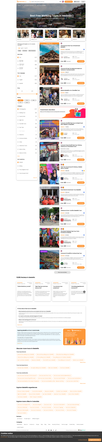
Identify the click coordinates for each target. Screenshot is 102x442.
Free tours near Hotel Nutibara (74, 378)
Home (19, 5)
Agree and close (94, 440)
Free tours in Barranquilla (22, 410)
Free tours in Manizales (22, 407)
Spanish (28, 83)
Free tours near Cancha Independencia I (62, 375)
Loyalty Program (20, 427)
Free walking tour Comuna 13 (64, 360)
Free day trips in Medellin (22, 367)
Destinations (19, 424)
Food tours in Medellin (65, 367)
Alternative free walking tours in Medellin (65, 354)
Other (28, 142)
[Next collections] (85, 34)
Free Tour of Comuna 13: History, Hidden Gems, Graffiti (71, 167)
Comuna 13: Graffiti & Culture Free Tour (71, 253)
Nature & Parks (28, 153)
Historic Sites (28, 149)
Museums (28, 134)
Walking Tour (28, 112)
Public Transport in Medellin (36, 396)
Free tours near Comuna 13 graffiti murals (26, 378)
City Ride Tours (28, 123)
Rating (20, 166)
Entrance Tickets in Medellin (23, 391)
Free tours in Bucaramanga (73, 404)
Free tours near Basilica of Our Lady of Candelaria (28, 381)
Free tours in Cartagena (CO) (23, 404)
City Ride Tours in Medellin (61, 391)
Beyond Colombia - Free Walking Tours (67, 200)
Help (42, 424)
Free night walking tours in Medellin (38, 367)
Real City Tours (67, 57)
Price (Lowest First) (23, 173)
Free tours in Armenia (34, 407)
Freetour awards (80, 424)
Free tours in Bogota (37, 404)
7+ (20, 102)
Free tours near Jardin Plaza (72, 381)
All (20, 100)
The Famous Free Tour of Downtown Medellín (70, 46)
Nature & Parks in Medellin (34, 394)
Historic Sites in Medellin (73, 394)
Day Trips (28, 127)
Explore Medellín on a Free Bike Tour (70, 90)
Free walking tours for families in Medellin (62, 357)
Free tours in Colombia (29, 5)
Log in (83, 1)
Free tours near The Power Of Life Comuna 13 (27, 375)
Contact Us (32, 424)
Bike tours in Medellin (52, 367)
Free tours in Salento (21, 413)
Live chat (77, 1)
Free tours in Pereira (60, 410)
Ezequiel (65, 134)
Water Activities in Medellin (76, 391)
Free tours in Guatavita (36, 410)
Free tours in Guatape (46, 407)
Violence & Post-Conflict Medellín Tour (71, 210)
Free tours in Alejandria (71, 407)
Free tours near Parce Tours (45, 375)
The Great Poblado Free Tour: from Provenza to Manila (70, 232)
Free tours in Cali (47, 404)
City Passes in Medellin (22, 396)
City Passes (28, 131)
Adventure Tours (28, 145)
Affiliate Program (35, 418)
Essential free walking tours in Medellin (25, 354)
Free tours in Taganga (58, 407)
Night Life (28, 120)
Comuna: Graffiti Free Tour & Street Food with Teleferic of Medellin (72, 123)
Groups (37, 424)
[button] (23, 35)
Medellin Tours (66, 79)
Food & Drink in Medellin (37, 391)
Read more (19, 324)
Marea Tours (66, 156)
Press (49, 424)
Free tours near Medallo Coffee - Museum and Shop (52, 381)
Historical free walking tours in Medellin (45, 354)
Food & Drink (28, 116)
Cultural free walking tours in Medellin (25, 357)
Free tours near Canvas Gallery (44, 378)
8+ (33, 100)
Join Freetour (19, 418)
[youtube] (51, 430)
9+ (27, 100)
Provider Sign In (27, 418)
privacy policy (4, 437)
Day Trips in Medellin (46, 394)
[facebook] (48, 430)
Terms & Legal (64, 424)
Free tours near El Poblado (59, 378)
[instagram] (46, 430)
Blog (45, 424)
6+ (27, 102)
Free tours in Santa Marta (59, 404)
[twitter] (53, 430)
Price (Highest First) (24, 169)
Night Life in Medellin (21, 394)
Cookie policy (72, 424)
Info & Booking (81, 61)
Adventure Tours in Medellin (60, 394)
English (28, 79)
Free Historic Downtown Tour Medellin (71, 190)
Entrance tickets (28, 138)
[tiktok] (56, 430)
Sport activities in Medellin (23, 360)
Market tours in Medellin (78, 360)
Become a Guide (69, 1)
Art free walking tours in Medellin (43, 357)
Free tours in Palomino (48, 410)
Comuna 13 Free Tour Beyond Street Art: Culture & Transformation (71, 69)
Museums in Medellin (36, 360)
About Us (26, 424)
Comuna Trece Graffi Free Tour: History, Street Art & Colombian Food (71, 145)
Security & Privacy (56, 424)
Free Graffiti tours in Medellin (49, 360)
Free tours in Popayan (71, 410)
